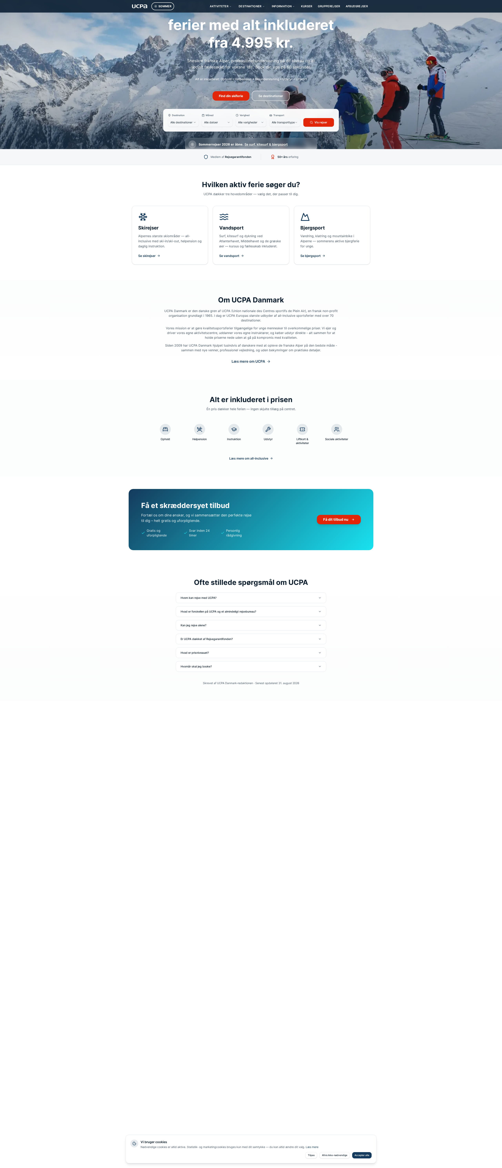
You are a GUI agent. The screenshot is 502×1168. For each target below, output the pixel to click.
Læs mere (312, 1147)
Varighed (245, 115)
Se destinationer (270, 96)
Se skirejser (147, 256)
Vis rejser (321, 122)
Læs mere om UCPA (248, 361)
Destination (178, 115)
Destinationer (250, 6)
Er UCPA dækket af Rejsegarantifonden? (207, 639)
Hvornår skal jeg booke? (196, 666)
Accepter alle (362, 1155)
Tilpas (311, 1155)
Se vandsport (229, 256)
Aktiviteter (219, 6)
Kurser (306, 6)
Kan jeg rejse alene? (193, 625)
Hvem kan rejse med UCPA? (198, 597)
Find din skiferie (231, 96)
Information (282, 6)
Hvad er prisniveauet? (195, 652)
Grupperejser (329, 6)
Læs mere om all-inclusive (248, 458)
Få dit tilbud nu (335, 519)
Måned (210, 115)
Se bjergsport (310, 256)
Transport (278, 115)
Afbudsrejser (357, 6)
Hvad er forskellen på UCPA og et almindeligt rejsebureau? (218, 611)
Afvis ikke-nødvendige (334, 1155)
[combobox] (183, 122)
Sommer (164, 6)
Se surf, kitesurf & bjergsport (266, 144)
